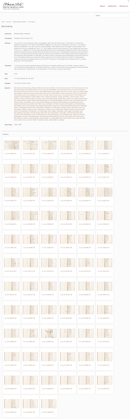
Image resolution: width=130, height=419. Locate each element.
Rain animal (56, 88)
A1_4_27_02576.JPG (10, 294)
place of (17, 111)
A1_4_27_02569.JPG (103, 247)
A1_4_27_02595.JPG (29, 365)
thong (42, 116)
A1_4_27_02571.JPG (29, 271)
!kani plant (70, 95)
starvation (53, 97)
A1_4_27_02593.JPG (103, 341)
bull (49, 100)
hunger (16, 97)
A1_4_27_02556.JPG (85, 200)
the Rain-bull (24, 104)
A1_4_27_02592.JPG (85, 341)
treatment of (48, 107)
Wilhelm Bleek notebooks (19, 21)
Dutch (16, 98)
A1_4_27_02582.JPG (10, 318)
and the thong (35, 113)
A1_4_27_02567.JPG (66, 247)
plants (60, 98)
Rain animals (78, 102)
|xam (77, 97)
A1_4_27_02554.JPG (48, 200)
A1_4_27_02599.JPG (103, 365)
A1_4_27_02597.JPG (66, 365)
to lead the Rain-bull (69, 116)
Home (3, 21)
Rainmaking (31, 21)
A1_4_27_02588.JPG (10, 341)
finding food (68, 114)
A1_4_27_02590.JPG (48, 341)
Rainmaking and (20, 95)
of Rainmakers (41, 114)
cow (25, 102)
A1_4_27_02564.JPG (10, 247)
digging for (33, 95)
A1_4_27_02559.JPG (29, 224)
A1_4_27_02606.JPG (10, 412)
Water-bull (42, 88)
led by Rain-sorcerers (31, 91)
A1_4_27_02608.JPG (48, 412)
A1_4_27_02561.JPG (66, 224)
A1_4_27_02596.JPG (48, 365)
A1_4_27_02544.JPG (85, 153)
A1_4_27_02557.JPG (103, 200)
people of (47, 118)
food (85, 93)
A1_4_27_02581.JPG (103, 294)
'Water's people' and (70, 109)
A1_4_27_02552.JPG (10, 200)
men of (25, 120)
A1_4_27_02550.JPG (85, 177)
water (25, 118)
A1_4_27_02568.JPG (85, 247)
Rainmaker (49, 104)
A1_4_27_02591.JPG (66, 341)
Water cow (56, 89)
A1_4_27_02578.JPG (48, 294)
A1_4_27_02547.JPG (29, 177)
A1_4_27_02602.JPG (48, 388)
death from (40, 97)
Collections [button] (112, 6)
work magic (52, 111)
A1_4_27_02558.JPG (10, 224)
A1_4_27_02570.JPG (10, 271)
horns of (70, 89)
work (33, 114)
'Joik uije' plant (47, 95)
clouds (37, 93)
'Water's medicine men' (29, 109)
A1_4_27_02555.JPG (66, 200)
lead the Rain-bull (73, 113)
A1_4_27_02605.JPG (103, 388)
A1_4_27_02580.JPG (85, 294)
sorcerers (25, 116)
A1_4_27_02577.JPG (29, 294)
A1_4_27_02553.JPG (29, 200)
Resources (124, 6)
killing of (23, 89)
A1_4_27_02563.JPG (103, 224)
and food (79, 93)
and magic (68, 111)
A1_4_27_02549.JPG (66, 177)
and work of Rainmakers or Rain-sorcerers (57, 93)
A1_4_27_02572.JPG (48, 271)
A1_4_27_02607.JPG (29, 412)
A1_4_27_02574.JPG (85, 271)
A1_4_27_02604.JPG (85, 388)
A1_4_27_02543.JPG (66, 153)
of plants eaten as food (32, 98)
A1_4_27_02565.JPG (29, 247)
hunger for (81, 95)
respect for (56, 105)
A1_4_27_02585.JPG (66, 318)
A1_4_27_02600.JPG (10, 388)
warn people (40, 105)
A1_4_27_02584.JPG (48, 318)
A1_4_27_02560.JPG (48, 224)
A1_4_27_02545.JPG (103, 153)
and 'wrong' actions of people (74, 91)
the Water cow (40, 104)
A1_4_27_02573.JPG (66, 271)
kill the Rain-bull (53, 113)
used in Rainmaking (51, 116)
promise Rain (31, 107)
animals (53, 102)
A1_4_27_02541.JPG (29, 153)
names (72, 97)
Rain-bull (17, 88)
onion (59, 95)
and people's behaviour (22, 93)
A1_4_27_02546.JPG (10, 177)
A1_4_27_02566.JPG (48, 247)
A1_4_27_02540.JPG (10, 153)
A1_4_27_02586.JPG (85, 318)
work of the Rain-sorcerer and (77, 88)
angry (58, 91)
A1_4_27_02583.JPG (29, 318)
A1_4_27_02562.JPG (85, 224)
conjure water (65, 107)
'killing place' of (34, 111)
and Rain (66, 97)
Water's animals (59, 120)
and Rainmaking (26, 88)
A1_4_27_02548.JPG (48, 177)
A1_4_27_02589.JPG (29, 341)
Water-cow (71, 118)
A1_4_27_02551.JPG (103, 177)
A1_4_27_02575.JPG (103, 271)
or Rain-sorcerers (59, 104)
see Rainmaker (26, 114)
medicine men (77, 114)
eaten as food (26, 100)
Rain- (16, 107)
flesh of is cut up (39, 89)
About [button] (102, 6)
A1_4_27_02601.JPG (29, 388)
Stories (8, 21)
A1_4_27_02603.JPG (66, 388)
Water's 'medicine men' (40, 120)
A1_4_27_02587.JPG (103, 318)
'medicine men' (50, 109)
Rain (41, 91)
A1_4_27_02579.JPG (66, 294)
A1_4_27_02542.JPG (48, 153)
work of (24, 105)
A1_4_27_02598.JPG (85, 365)
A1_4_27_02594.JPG (10, 365)
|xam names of (68, 98)
